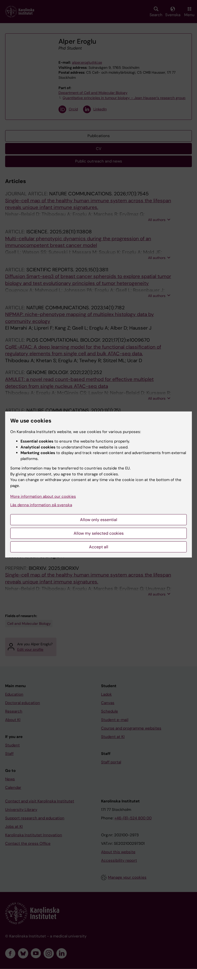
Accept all (98, 547)
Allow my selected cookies (99, 533)
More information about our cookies (43, 496)
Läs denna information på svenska (41, 504)
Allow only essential (98, 519)
